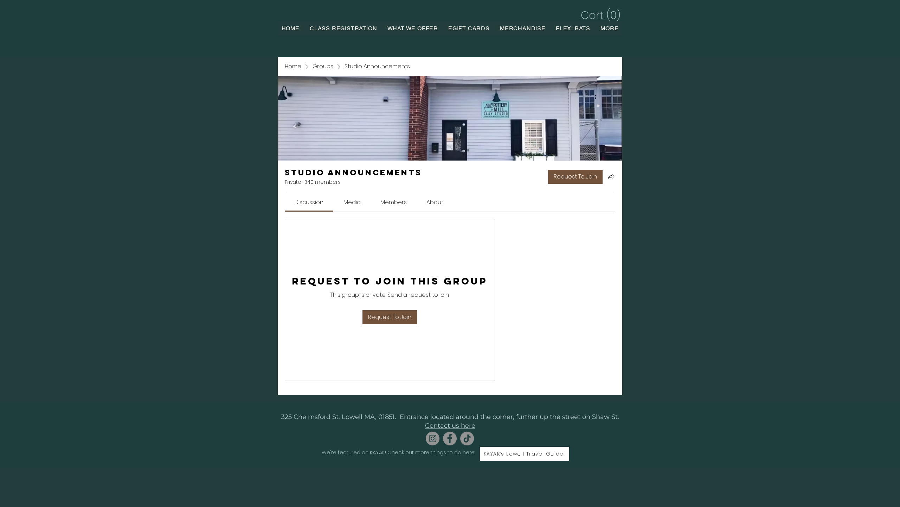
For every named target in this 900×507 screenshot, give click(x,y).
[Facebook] (450, 438)
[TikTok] (467, 438)
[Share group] (611, 176)
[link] (309, 202)
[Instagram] (432, 438)
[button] (599, 15)
